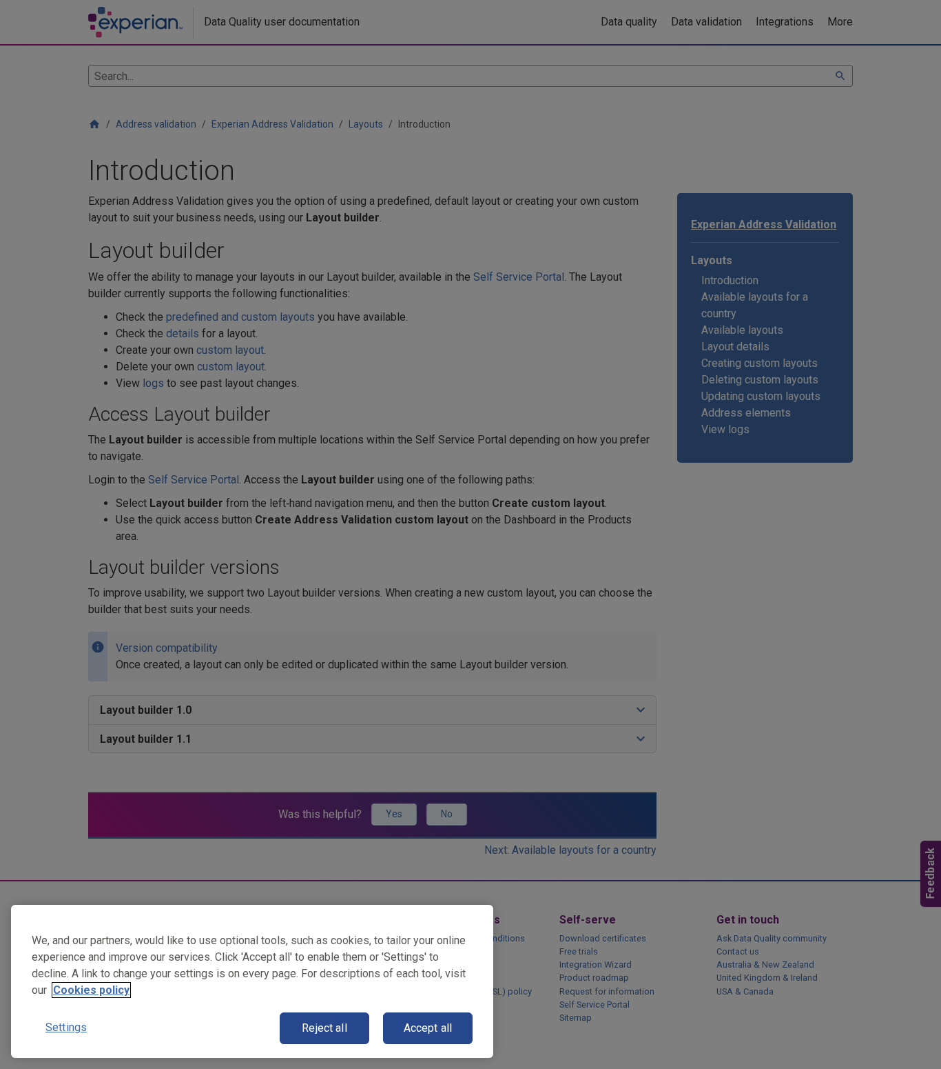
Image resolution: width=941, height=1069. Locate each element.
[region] (252, 981)
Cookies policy (91, 990)
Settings (66, 1027)
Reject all (324, 1028)
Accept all (428, 1028)
